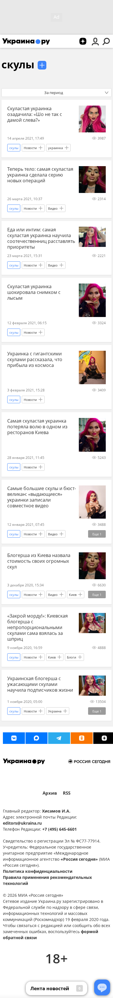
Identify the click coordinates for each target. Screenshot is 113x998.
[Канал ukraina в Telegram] (59, 738)
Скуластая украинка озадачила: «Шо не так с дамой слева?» (34, 114)
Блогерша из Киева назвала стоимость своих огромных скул (38, 561)
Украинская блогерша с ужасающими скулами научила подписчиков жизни (40, 684)
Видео (53, 208)
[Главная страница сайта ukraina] (26, 41)
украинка (55, 148)
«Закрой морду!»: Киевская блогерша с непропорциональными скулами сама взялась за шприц (37, 627)
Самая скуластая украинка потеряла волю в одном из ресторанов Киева (37, 426)
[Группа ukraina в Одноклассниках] (82, 738)
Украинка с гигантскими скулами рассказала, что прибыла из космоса (34, 359)
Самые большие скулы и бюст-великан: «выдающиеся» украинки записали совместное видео (41, 497)
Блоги (71, 657)
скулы (17, 64)
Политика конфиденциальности (37, 871)
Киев (72, 594)
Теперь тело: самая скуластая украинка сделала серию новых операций (40, 174)
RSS (66, 793)
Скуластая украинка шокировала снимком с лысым (34, 292)
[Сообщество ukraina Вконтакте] (14, 738)
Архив (50, 793)
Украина (54, 711)
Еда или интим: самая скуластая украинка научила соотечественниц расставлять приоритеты (41, 238)
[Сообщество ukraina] (36, 738)
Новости (30, 148)
